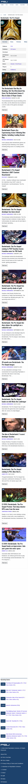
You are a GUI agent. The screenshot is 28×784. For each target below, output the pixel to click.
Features (22, 5)
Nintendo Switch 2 (17, 690)
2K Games (13, 49)
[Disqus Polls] (14, 585)
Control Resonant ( (11, 727)
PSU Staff (4, 177)
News (17, 5)
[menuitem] (2, 4)
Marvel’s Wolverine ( (11, 705)
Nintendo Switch (10, 713)
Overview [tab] (4, 41)
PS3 (12, 46)
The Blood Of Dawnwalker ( (13, 683)
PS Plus (12, 5)
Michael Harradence (7, 139)
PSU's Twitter (6, 760)
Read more (4, 110)
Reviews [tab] (19, 41)
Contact (4, 769)
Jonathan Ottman (6, 511)
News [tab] (11, 41)
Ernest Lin (4, 550)
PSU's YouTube (6, 757)
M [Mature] (13, 69)
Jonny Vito (5, 474)
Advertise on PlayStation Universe (11, 766)
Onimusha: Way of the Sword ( (14, 697)
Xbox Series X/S (10, 685)
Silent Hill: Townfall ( (11, 721)
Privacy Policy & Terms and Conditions (12, 763)
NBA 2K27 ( (9, 690)
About (3, 772)
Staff (3, 775)
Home (2, 5)
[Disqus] (14, 621)
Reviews (4, 782)
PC (22, 683)
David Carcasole (6, 98)
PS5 (7, 5)
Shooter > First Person (16, 64)
